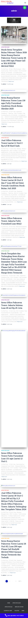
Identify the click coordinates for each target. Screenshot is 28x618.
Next (20, 581)
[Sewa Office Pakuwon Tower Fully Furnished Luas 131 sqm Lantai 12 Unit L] (14, 389)
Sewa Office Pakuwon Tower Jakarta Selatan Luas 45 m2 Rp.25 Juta (12, 305)
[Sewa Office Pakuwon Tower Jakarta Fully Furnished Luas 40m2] (14, 211)
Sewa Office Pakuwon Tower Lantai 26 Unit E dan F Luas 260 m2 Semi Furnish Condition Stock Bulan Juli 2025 (13, 183)
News (23, 610)
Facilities (17, 610)
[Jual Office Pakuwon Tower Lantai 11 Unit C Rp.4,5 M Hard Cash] (14, 133)
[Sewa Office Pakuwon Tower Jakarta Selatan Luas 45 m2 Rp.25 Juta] (14, 295)
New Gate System (19, 606)
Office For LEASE (5, 47)
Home (8, 602)
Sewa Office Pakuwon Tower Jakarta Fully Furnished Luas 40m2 (11, 221)
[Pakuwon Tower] (8, 3)
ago (9, 84)
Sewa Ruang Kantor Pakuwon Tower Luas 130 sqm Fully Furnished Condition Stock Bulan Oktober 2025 (13, 103)
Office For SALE (5, 137)
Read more (11, 81)
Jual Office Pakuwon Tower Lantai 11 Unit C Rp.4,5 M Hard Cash (12, 143)
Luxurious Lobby (8, 610)
